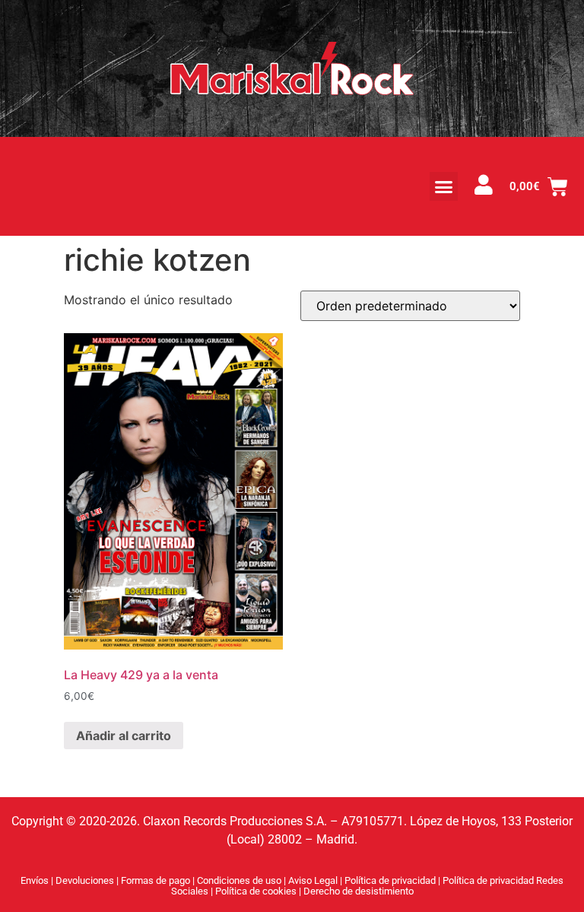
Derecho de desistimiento (358, 891)
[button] (444, 186)
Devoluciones (85, 880)
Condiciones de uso (239, 880)
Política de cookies (257, 891)
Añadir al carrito (123, 735)
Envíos (35, 880)
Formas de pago (155, 880)
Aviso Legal (314, 880)
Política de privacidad (391, 880)
